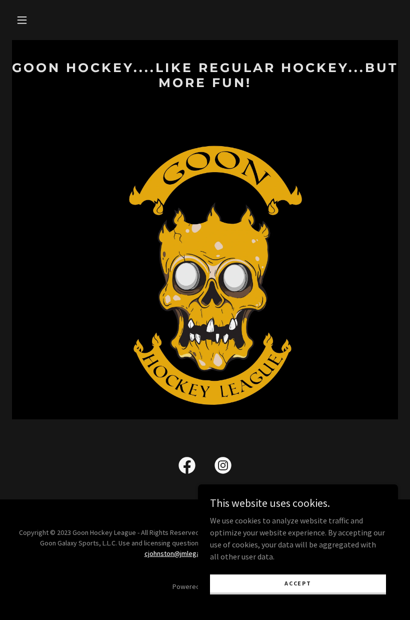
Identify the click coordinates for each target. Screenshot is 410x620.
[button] (22, 20)
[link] (205, 84)
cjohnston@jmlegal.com (180, 553)
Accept (297, 583)
